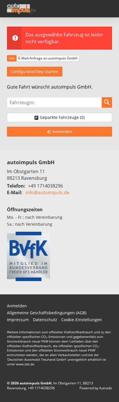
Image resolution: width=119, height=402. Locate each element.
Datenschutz (45, 319)
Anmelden (17, 305)
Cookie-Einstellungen (81, 319)
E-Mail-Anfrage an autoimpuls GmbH (47, 58)
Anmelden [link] (62, 131)
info (12, 58)
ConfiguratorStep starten (35, 71)
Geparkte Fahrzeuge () (62, 117)
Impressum (18, 319)
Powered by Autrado (95, 388)
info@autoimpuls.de (47, 192)
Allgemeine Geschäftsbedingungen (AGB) (46, 312)
